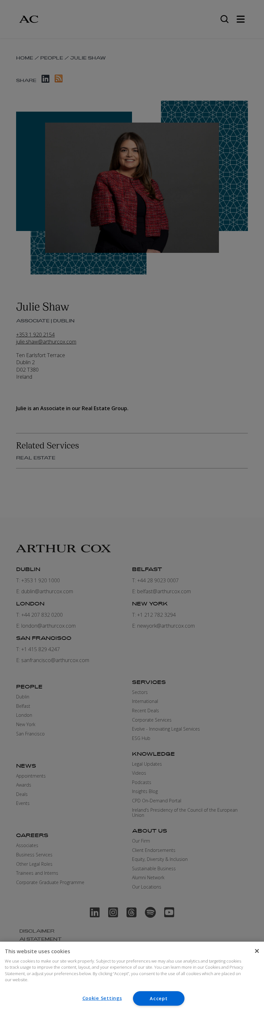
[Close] (257, 951)
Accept (158, 998)
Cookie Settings (102, 998)
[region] (132, 978)
